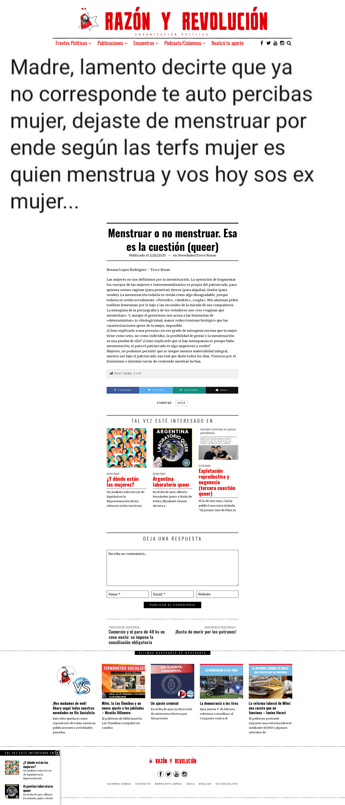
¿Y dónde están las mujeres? (123, 481)
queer (181, 402)
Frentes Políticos (71, 43)
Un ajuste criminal (164, 703)
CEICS (190, 783)
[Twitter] (268, 43)
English (205, 783)
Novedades (186, 255)
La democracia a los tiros (219, 703)
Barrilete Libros (168, 783)
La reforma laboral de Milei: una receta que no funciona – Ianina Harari (270, 708)
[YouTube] (275, 43)
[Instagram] (282, 43)
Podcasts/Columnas (182, 43)
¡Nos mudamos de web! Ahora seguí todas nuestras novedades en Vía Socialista (74, 708)
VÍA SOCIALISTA (227, 783)
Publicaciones (110, 43)
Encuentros (143, 43)
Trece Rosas (206, 255)
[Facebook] (261, 43)
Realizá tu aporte (227, 43)
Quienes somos (119, 783)
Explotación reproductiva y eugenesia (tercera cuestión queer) (217, 482)
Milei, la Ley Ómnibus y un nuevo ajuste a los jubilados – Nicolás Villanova (123, 708)
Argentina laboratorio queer (171, 481)
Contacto (143, 783)
